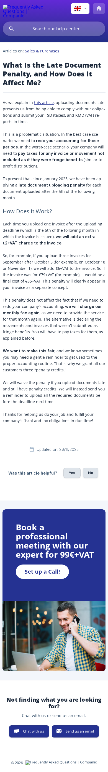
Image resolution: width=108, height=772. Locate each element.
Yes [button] (72, 472)
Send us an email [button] (80, 731)
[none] (23, 10)
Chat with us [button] (33, 731)
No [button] (90, 472)
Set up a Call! (42, 571)
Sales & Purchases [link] (42, 51)
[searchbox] (54, 29)
